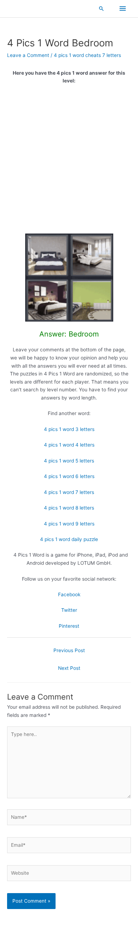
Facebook (69, 594)
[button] (101, 8)
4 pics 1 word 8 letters (69, 508)
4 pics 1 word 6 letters (69, 476)
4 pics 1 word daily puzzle (69, 539)
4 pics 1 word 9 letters (69, 524)
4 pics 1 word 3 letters (69, 429)
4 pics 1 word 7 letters (69, 492)
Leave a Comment (28, 55)
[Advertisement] (69, 162)
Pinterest (69, 626)
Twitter (69, 610)
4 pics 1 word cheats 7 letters (87, 55)
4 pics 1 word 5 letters (69, 461)
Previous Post (69, 650)
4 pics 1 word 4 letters (69, 445)
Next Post (69, 668)
